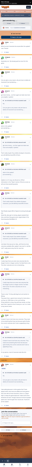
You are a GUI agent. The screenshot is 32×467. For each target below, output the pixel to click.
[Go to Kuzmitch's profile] (2, 72)
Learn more (3, 2)
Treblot (7, 27)
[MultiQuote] (2, 52)
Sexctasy (7, 193)
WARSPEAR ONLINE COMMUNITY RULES (14, 15)
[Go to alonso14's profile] (2, 91)
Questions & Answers (19, 27)
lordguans (7, 57)
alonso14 (7, 91)
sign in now (9, 415)
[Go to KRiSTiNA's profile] (2, 122)
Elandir (7, 257)
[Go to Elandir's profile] (2, 257)
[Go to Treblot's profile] (3, 28)
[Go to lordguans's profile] (2, 58)
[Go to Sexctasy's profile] (2, 193)
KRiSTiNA (7, 122)
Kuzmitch (7, 72)
